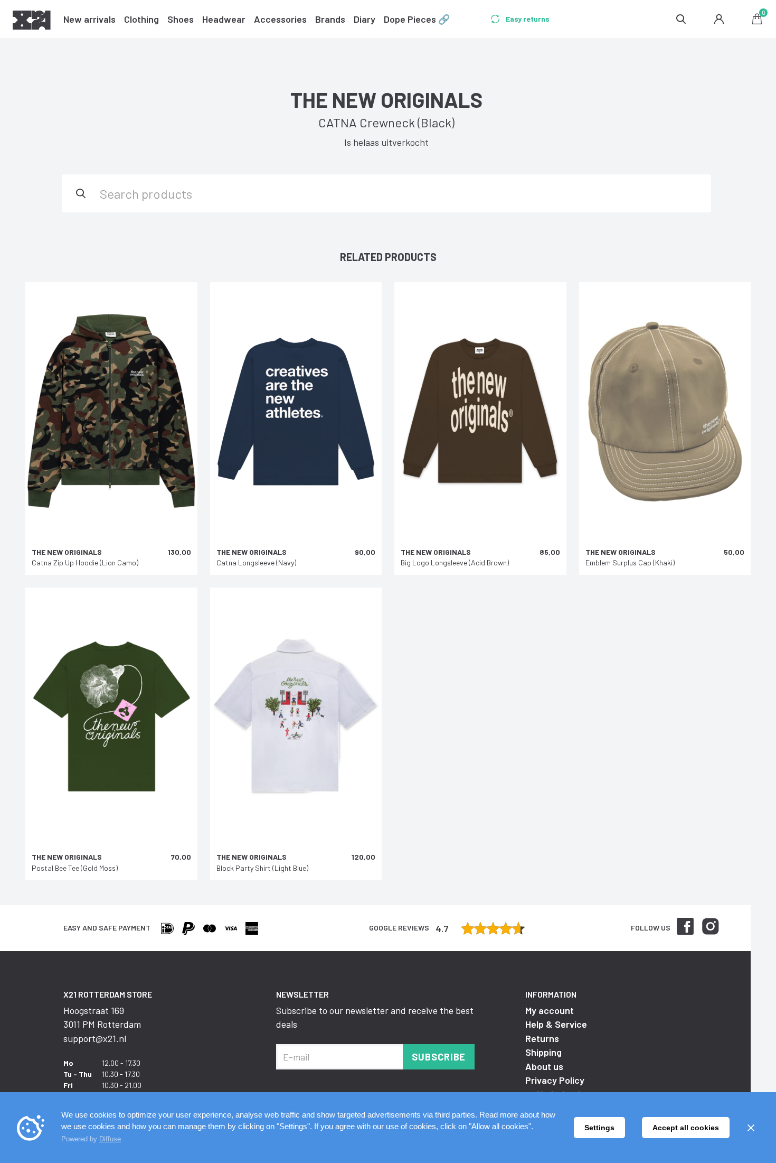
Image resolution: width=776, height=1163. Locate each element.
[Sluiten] (750, 1127)
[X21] (32, 22)
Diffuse (110, 1139)
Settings (599, 1127)
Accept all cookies (685, 1127)
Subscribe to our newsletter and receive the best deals (375, 1017)
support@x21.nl (94, 1038)
